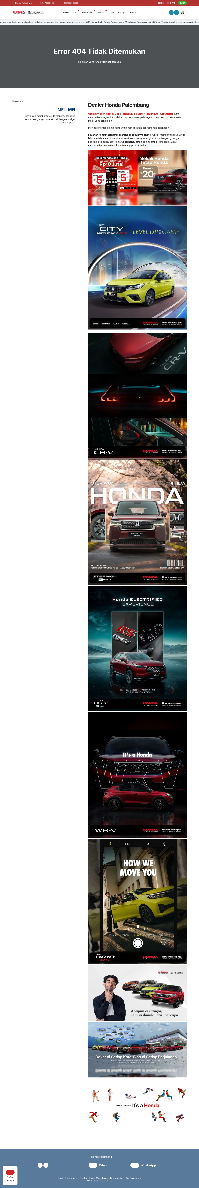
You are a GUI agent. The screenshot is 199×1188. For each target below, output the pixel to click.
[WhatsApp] (135, 1165)
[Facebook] (171, 13)
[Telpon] (94, 1165)
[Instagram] (176, 13)
